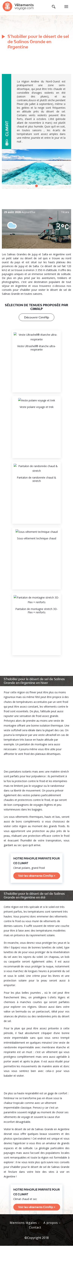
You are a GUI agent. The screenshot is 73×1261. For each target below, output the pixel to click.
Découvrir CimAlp (36, 317)
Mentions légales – (25, 1223)
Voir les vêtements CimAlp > (36, 875)
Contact (35, 1227)
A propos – (52, 1223)
